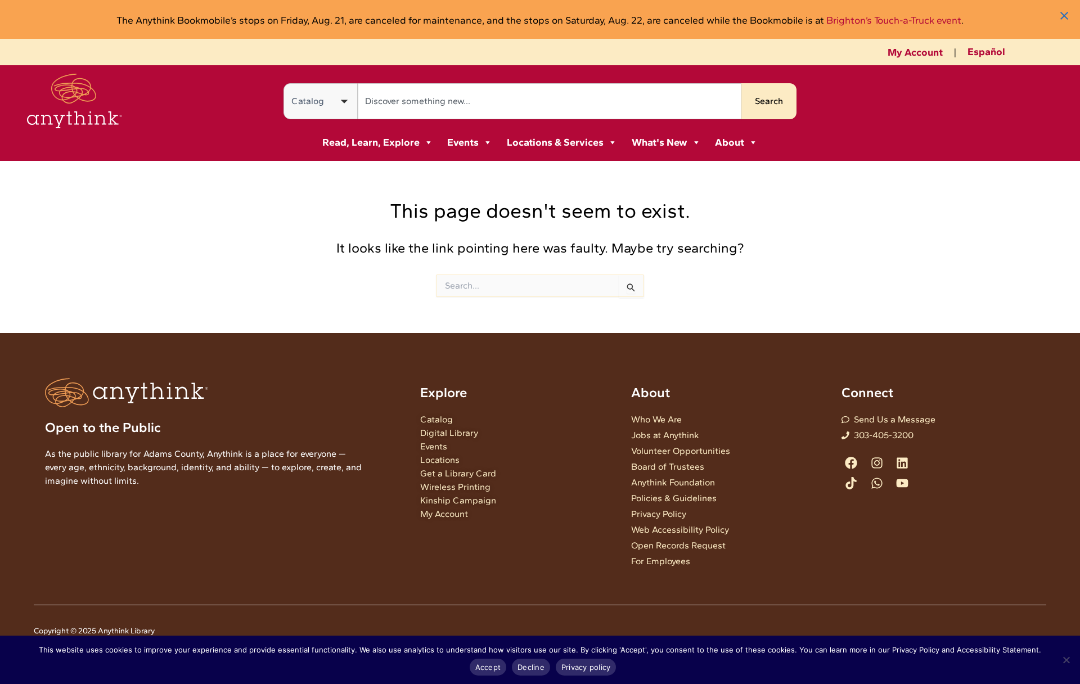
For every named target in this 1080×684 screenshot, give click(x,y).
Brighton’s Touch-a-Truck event (893, 20)
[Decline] (1066, 659)
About (729, 142)
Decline (531, 667)
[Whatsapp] (876, 483)
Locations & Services (555, 142)
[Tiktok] (851, 483)
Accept (488, 667)
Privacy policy (586, 667)
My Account (915, 52)
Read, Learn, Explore (371, 142)
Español (986, 52)
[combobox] (549, 101)
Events (463, 142)
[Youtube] (902, 483)
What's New (659, 142)
